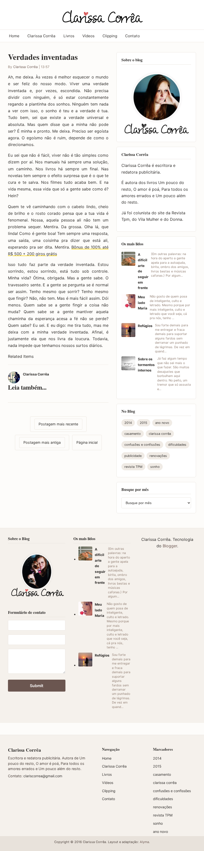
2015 (143, 423)
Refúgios (145, 326)
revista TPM (133, 467)
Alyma (144, 842)
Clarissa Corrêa (41, 36)
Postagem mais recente (58, 424)
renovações (158, 456)
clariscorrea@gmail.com (42, 776)
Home (14, 36)
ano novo (162, 423)
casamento (132, 434)
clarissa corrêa (160, 434)
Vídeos (88, 36)
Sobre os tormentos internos (146, 364)
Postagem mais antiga (42, 442)
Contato (132, 36)
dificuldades (177, 444)
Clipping (109, 36)
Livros (68, 36)
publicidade (133, 456)
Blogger (170, 545)
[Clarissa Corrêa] (101, 14)
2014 (128, 423)
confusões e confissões (142, 444)
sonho (155, 467)
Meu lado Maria (142, 302)
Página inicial (87, 442)
